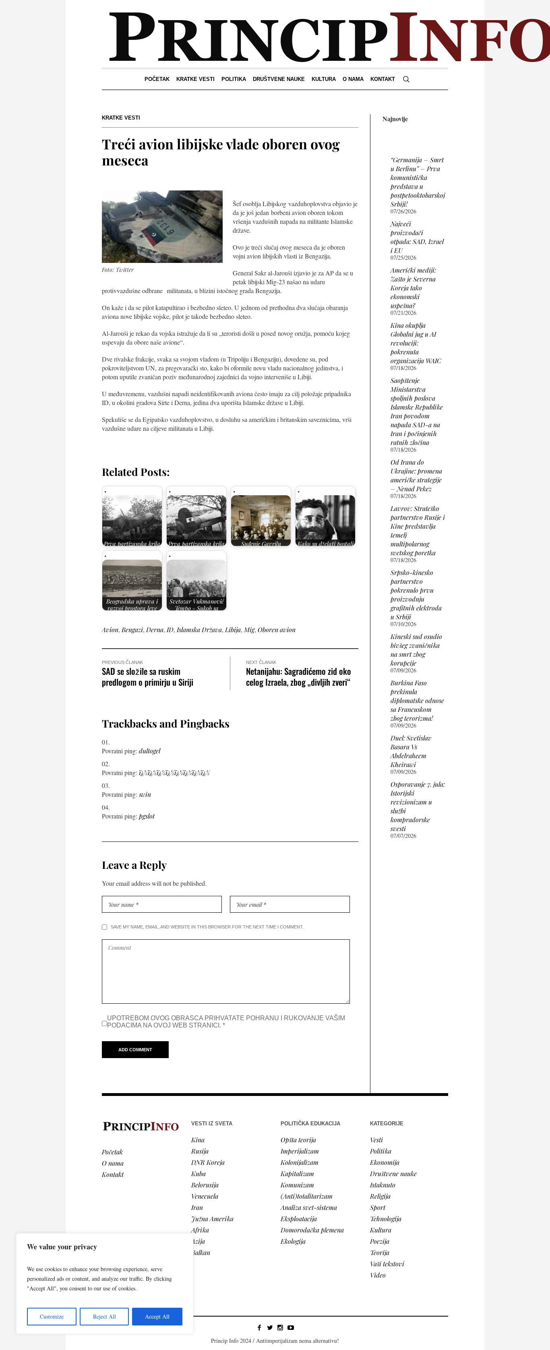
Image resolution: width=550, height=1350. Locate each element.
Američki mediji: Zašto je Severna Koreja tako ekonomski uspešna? (413, 288)
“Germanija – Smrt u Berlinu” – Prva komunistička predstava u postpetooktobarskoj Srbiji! (418, 181)
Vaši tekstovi (387, 1263)
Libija (233, 629)
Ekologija (293, 1241)
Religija (380, 1196)
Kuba (198, 1173)
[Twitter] (270, 1327)
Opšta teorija (298, 1139)
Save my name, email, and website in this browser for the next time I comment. (207, 926)
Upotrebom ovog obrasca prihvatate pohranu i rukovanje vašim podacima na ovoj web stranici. (226, 1022)
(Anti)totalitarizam (307, 1196)
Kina (198, 1139)
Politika (380, 1151)
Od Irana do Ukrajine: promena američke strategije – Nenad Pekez (416, 475)
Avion (110, 629)
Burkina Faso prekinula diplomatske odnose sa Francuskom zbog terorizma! (417, 700)
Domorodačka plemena (312, 1230)
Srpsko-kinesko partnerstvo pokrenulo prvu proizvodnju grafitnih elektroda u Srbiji (416, 594)
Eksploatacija (299, 1218)
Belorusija (205, 1184)
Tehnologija (385, 1218)
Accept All (157, 1316)
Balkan (200, 1252)
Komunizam (297, 1184)
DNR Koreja (208, 1162)
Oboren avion (277, 629)
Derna (154, 629)
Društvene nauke (393, 1173)
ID (170, 629)
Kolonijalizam (299, 1162)
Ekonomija (384, 1162)
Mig (249, 629)
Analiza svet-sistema (309, 1207)
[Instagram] (280, 1327)
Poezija (379, 1241)
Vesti (376, 1139)
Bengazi (132, 629)
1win (145, 794)
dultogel (149, 750)
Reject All (104, 1316)
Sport (377, 1207)
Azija (198, 1241)
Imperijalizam (300, 1151)
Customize (52, 1316)
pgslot (147, 816)
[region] (104, 1283)
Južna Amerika (212, 1218)
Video (378, 1275)
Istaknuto (382, 1184)
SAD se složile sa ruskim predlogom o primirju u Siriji (147, 676)
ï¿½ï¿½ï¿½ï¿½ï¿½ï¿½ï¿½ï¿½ (174, 772)
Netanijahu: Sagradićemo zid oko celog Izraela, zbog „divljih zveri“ (298, 676)
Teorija (379, 1252)
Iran (197, 1207)
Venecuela (204, 1196)
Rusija (200, 1151)
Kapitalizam (297, 1173)
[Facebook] (259, 1327)
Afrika (200, 1230)
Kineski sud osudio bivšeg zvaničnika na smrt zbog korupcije (416, 649)
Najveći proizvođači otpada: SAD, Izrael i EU (417, 236)
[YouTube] (291, 1327)
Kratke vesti (121, 118)
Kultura (380, 1230)
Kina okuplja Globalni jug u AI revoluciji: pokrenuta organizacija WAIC (416, 343)
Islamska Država (199, 629)
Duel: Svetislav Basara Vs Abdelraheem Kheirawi (411, 751)
